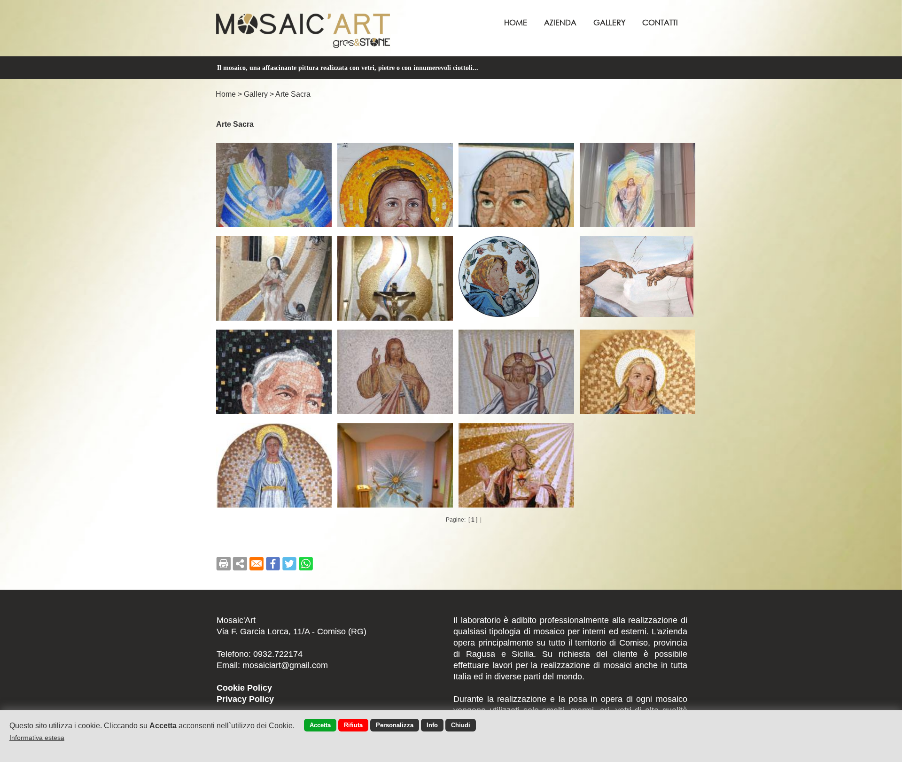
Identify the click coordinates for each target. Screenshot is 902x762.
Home (515, 22)
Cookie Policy (244, 688)
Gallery (609, 22)
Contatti (660, 22)
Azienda (560, 22)
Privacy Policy (245, 699)
